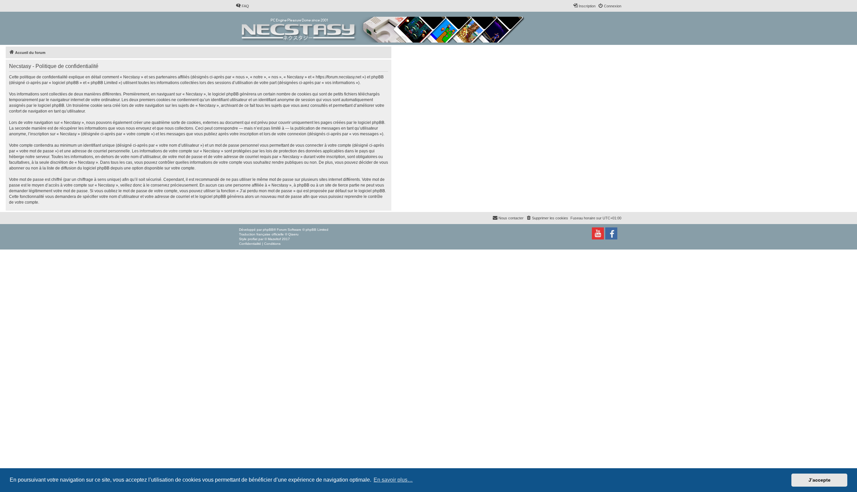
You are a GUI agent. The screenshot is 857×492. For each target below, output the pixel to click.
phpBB (268, 229)
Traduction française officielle (261, 234)
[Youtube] (598, 233)
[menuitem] (242, 6)
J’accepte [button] (819, 480)
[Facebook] (611, 233)
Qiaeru (293, 234)
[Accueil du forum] (383, 28)
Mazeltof (274, 239)
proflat (252, 239)
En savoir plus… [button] (393, 480)
